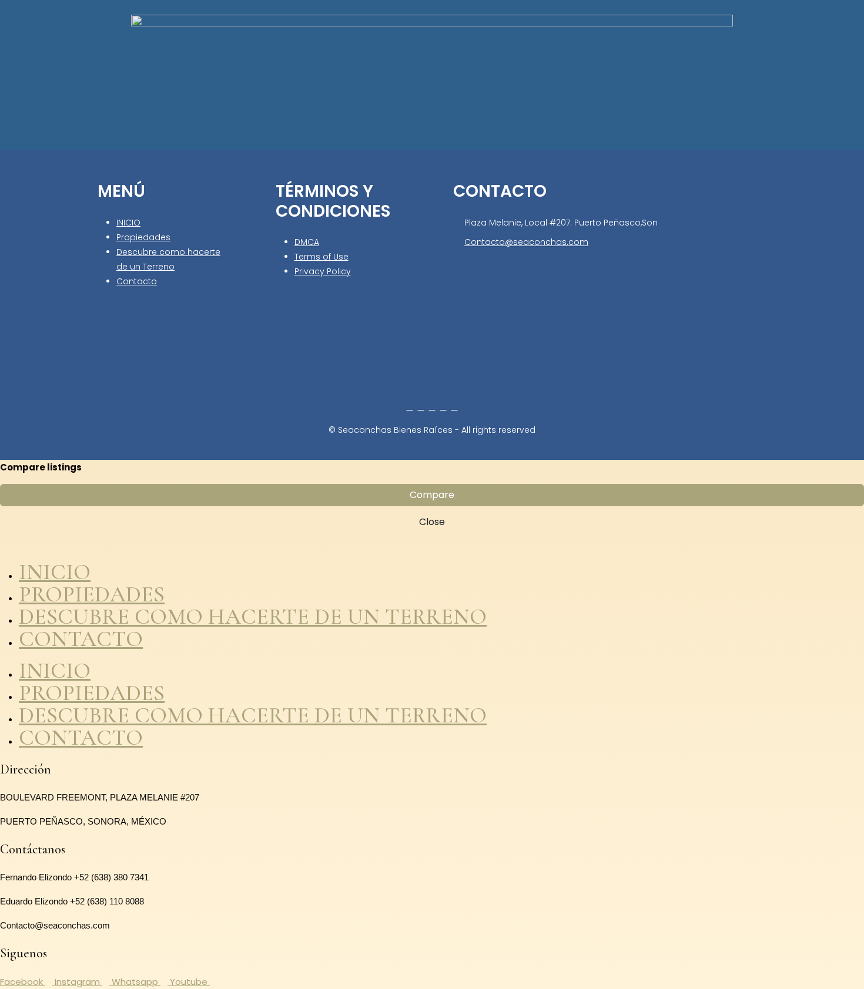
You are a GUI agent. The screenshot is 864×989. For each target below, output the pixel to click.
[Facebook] (410, 406)
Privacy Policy (322, 271)
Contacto (136, 281)
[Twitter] (421, 406)
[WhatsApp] (454, 406)
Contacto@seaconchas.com (526, 242)
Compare (432, 495)
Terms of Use (321, 257)
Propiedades (143, 237)
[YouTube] (443, 406)
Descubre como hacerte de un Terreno (253, 616)
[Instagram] (432, 406)
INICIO (128, 222)
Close (432, 522)
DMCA (306, 242)
